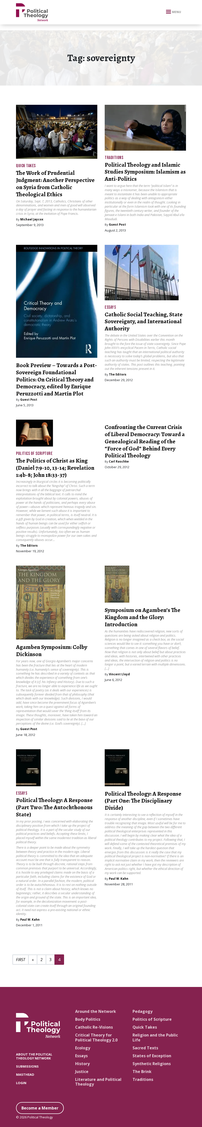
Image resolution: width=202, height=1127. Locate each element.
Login (21, 1083)
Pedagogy (142, 1011)
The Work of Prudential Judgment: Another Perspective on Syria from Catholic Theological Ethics (55, 183)
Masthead (25, 1074)
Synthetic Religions (152, 1063)
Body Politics (87, 1019)
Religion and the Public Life (155, 1037)
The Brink (142, 1071)
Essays (110, 307)
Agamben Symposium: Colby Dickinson (51, 650)
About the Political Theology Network (34, 1056)
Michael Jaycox (31, 219)
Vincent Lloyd (119, 674)
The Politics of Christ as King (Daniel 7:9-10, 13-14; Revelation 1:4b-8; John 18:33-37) (55, 468)
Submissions (27, 1066)
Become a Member (39, 1108)
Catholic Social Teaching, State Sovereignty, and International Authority (144, 321)
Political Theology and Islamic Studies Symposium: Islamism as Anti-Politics (145, 172)
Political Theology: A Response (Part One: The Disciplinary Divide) (143, 801)
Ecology (82, 1048)
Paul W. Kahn (30, 919)
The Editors (117, 374)
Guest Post (117, 224)
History (82, 1063)
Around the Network (95, 1011)
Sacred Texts (145, 1048)
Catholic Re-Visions (94, 1027)
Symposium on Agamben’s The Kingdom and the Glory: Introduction (142, 617)
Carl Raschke (119, 461)
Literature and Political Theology (98, 1082)
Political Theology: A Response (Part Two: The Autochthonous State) (54, 807)
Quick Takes (26, 165)
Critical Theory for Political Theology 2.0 (96, 1037)
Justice (81, 1071)
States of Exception (152, 1055)
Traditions (114, 157)
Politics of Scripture (34, 453)
